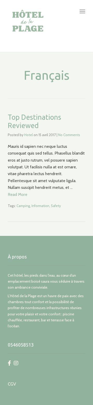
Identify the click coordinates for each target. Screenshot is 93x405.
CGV (12, 383)
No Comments (69, 135)
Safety (56, 206)
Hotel (28, 135)
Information (40, 206)
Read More (17, 194)
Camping (23, 206)
